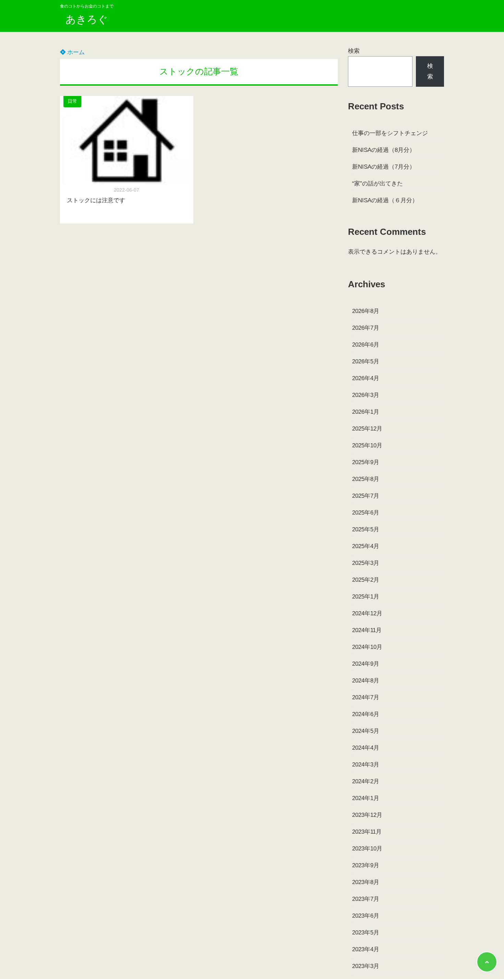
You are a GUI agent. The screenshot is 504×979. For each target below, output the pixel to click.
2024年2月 (365, 781)
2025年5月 (365, 529)
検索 (354, 51)
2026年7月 (365, 328)
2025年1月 (365, 596)
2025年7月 (365, 496)
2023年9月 (365, 865)
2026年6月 (365, 344)
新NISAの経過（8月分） (383, 150)
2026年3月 (365, 395)
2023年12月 (367, 815)
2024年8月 (365, 680)
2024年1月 (365, 798)
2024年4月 (365, 748)
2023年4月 (365, 949)
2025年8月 (365, 479)
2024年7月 (365, 697)
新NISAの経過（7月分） (383, 167)
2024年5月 (365, 731)
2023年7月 (365, 899)
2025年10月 (367, 445)
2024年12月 (367, 613)
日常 (72, 101)
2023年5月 (365, 932)
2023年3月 (365, 966)
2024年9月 (365, 664)
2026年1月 (365, 412)
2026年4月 (365, 378)
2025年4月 (365, 546)
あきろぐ (86, 19)
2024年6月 (365, 714)
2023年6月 (365, 915)
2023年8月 (365, 882)
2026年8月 (365, 311)
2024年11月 (367, 630)
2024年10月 (367, 647)
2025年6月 (365, 512)
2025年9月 (365, 462)
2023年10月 (367, 848)
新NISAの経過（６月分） (385, 200)
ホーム (75, 52)
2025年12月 (367, 428)
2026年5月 (365, 361)
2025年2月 (365, 580)
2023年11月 (367, 832)
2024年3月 (365, 764)
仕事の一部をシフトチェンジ (390, 133)
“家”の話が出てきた (377, 183)
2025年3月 (365, 563)
